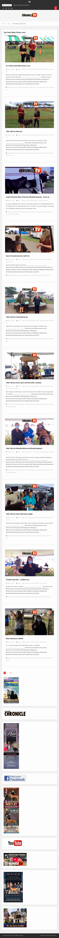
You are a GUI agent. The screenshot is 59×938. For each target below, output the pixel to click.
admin (19, 69)
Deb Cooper (27, 69)
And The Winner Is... (28, 452)
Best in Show (11, 404)
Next (10, 673)
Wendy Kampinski (12, 472)
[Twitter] (6, 8)
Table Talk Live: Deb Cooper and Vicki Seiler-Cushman (23, 383)
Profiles (48, 386)
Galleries (47, 69)
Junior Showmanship (12, 535)
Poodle (19, 596)
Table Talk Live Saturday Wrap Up (17, 317)
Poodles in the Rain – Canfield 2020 (17, 580)
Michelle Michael (22, 470)
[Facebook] (3, 8)
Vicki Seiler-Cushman (11, 406)
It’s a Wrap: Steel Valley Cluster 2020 (18, 66)
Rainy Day (20, 658)
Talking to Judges (14, 388)
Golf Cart (19, 275)
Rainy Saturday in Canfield (14, 638)
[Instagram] (9, 8)
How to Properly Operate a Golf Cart (18, 256)
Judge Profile (43, 386)
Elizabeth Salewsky (34, 69)
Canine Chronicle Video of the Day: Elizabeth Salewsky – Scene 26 (27, 197)
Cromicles (26, 200)
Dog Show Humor (33, 212)
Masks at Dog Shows (36, 153)
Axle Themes (53, 935)
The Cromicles (16, 214)
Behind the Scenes (28, 259)
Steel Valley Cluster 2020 (43, 87)
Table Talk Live (9, 155)
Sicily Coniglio (21, 535)
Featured (42, 69)
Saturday (25, 658)
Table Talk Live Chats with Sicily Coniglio (19, 514)
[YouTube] (12, 8)
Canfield (9, 87)
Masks (28, 153)
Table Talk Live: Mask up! (14, 131)
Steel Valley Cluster (31, 87)
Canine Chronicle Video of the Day (15, 212)
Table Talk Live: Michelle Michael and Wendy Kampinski (24, 448)
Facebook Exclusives (35, 517)
